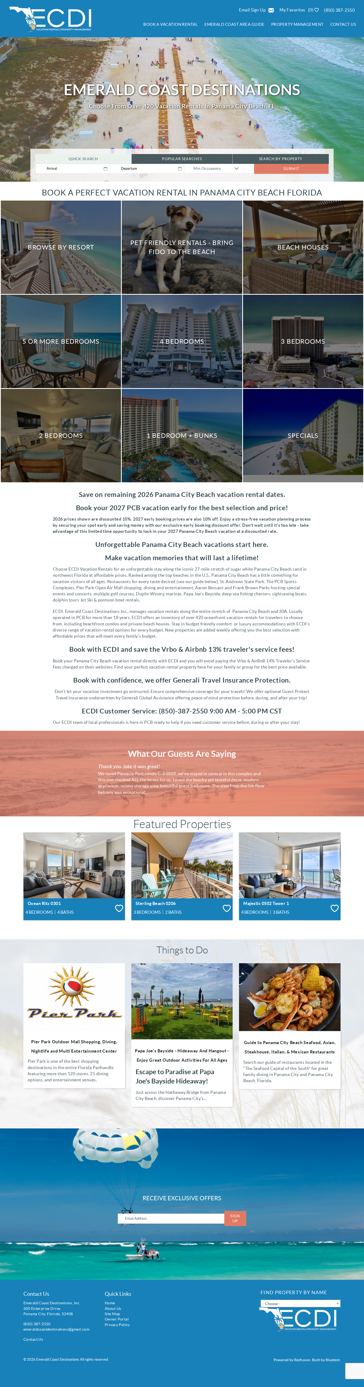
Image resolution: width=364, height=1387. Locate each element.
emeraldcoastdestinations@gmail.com (56, 1329)
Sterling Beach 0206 (156, 903)
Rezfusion (302, 1360)
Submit (291, 169)
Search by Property (281, 159)
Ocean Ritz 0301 (44, 903)
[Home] (47, 21)
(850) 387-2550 (339, 10)
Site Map (112, 1314)
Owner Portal (117, 1319)
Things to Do (182, 950)
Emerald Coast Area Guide (234, 24)
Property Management (297, 24)
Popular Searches (182, 159)
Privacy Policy (117, 1325)
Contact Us (343, 24)
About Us (113, 1308)
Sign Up (235, 1218)
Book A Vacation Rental (170, 24)
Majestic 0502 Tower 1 (266, 903)
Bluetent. (333, 1360)
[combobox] (301, 1303)
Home (110, 1303)
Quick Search (83, 159)
